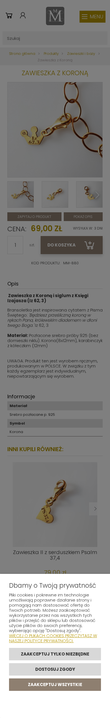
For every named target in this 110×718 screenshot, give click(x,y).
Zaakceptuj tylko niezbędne (55, 654)
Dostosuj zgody (55, 669)
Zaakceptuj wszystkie (55, 684)
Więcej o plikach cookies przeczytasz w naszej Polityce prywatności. (53, 638)
